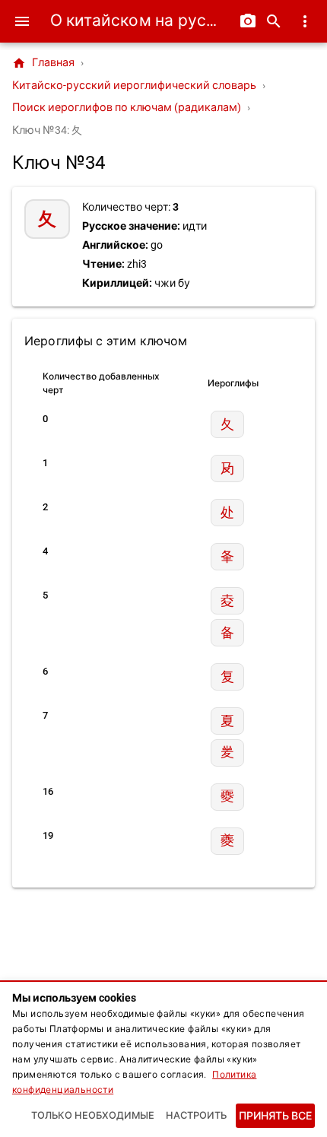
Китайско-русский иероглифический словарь (134, 85)
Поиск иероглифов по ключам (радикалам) (126, 107)
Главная (43, 63)
